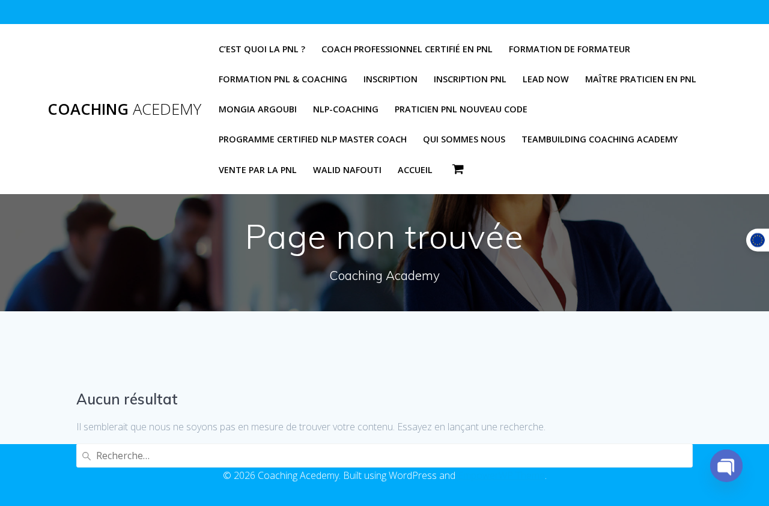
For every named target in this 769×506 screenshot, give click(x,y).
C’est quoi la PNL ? (262, 49)
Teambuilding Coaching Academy (599, 139)
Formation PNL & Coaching (283, 79)
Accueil (415, 169)
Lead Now (546, 79)
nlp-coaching (345, 109)
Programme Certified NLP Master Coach (313, 139)
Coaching (124, 109)
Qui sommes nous (464, 139)
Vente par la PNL (258, 169)
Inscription (390, 79)
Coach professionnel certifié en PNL (407, 49)
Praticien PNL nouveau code (461, 109)
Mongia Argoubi (258, 109)
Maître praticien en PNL (640, 79)
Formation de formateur (569, 49)
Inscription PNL (470, 79)
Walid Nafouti (347, 169)
